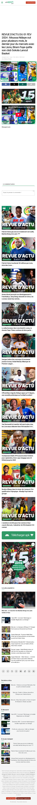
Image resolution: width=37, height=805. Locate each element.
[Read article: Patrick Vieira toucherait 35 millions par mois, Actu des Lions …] (18, 249)
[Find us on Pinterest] (33, 671)
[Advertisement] (18, 18)
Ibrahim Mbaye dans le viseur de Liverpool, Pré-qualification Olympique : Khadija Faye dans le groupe (18, 491)
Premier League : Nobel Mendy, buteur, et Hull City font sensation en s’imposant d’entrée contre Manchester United (22, 651)
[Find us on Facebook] (7, 671)
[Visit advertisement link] (18, 96)
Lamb (4, 776)
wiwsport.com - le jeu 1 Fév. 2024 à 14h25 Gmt (13, 57)
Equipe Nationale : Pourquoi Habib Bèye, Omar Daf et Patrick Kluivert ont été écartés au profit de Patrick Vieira (23, 636)
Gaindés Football (8, 606)
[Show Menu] (2, 2)
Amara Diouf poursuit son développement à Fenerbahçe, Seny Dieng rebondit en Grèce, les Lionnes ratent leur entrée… (17, 297)
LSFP (33, 779)
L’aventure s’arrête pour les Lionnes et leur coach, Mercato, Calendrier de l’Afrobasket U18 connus (18, 525)
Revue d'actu (7, 59)
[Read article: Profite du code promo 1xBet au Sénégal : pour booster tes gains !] (5, 731)
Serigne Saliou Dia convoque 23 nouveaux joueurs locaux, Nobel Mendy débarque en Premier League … (16, 362)
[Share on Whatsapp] (23, 84)
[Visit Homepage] (9, 2)
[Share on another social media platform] (31, 84)
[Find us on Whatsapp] (3, 671)
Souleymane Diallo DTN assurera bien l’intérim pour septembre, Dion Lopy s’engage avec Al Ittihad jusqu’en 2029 (17, 458)
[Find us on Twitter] (12, 671)
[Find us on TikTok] (25, 671)
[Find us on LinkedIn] (29, 671)
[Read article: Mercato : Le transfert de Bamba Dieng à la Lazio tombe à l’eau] (18, 600)
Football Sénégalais (30, 774)
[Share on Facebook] (6, 84)
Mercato (14, 774)
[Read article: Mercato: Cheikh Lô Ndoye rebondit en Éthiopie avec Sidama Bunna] (5, 695)
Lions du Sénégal (20, 774)
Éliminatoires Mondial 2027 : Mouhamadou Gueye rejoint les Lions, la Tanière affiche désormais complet (22, 643)
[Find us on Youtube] (20, 671)
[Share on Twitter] (14, 84)
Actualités (5, 777)
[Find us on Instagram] (16, 671)
